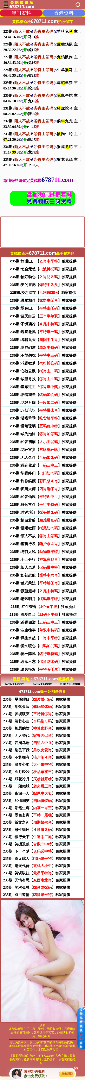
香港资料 (64, 13)
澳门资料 (21, 13)
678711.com (15, 684)
